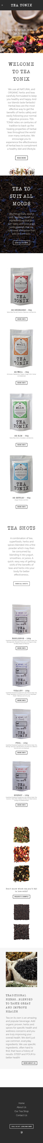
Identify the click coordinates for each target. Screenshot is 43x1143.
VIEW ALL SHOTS (21, 584)
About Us (21, 1107)
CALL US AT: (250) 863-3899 (21, 1126)
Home (22, 1103)
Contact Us (21, 1115)
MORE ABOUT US (29, 1063)
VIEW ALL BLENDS (21, 243)
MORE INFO (21, 319)
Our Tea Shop (21, 1111)
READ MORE (21, 158)
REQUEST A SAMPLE (21, 896)
